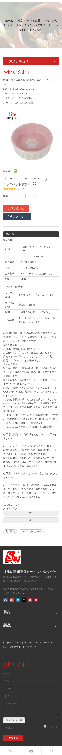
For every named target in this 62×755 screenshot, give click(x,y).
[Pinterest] (36, 600)
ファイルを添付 (14, 720)
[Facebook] (5, 600)
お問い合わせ (16, 208)
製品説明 (10, 234)
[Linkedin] (18, 600)
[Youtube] (30, 600)
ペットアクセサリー (31, 531)
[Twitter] (24, 600)
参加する (13, 738)
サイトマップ (30, 647)
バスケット (19, 216)
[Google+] (12, 600)
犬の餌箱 (10, 531)
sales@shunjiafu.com (25, 89)
